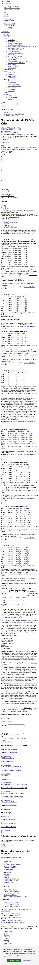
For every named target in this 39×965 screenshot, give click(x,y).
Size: (2, 192)
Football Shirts (12, 82)
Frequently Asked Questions (18, 622)
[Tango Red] (2, 162)
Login (6, 933)
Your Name (4, 725)
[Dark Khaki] (2, 171)
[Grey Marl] (2, 167)
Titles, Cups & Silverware (15, 56)
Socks (9, 81)
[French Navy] (2, 158)
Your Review (4, 733)
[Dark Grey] (2, 160)
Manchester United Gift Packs (16, 63)
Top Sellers (7, 35)
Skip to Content (5, 1)
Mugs (6, 92)
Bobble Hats (11, 73)
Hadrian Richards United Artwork (17, 61)
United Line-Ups (13, 58)
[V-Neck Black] (2, 184)
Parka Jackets (12, 87)
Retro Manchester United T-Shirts (14, 114)
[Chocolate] (2, 182)
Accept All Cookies (14, 960)
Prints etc (7, 94)
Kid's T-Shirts (12, 68)
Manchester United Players (15, 45)
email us (9, 680)
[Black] (2, 156)
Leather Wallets (12, 97)
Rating (3, 736)
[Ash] (2, 169)
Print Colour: (4, 189)
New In (6, 36)
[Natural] (2, 174)
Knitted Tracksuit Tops (14, 86)
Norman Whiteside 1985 (11, 115)
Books (10, 99)
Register (6, 935)
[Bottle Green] (2, 173)
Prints (9, 96)
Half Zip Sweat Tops (14, 84)
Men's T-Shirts (12, 64)
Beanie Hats (11, 77)
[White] (2, 163)
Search (3, 102)
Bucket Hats (11, 74)
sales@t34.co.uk (5, 911)
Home (6, 112)
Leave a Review (5, 718)
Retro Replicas (8, 69)
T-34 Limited (27, 708)
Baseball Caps (12, 76)
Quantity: (3, 205)
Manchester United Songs (15, 53)
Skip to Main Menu (6, 3)
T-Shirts (6, 38)
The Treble (11, 54)
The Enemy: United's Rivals (16, 48)
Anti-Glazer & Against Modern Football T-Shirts (22, 46)
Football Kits (11, 40)
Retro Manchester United (15, 50)
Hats (5, 71)
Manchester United (13, 41)
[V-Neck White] (2, 185)
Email (2, 845)
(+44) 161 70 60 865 (7, 909)
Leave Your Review (6, 742)
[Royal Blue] (2, 165)
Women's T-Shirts (13, 66)
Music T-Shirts (12, 59)
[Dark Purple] (2, 176)
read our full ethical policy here (25, 233)
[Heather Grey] (2, 187)
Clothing (6, 79)
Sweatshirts (11, 91)
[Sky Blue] (2, 178)
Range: (3, 153)
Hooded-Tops (12, 89)
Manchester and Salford (15, 43)
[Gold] (2, 180)
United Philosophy (13, 51)
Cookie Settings (26, 960)
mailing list (23, 703)
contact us (34, 622)
